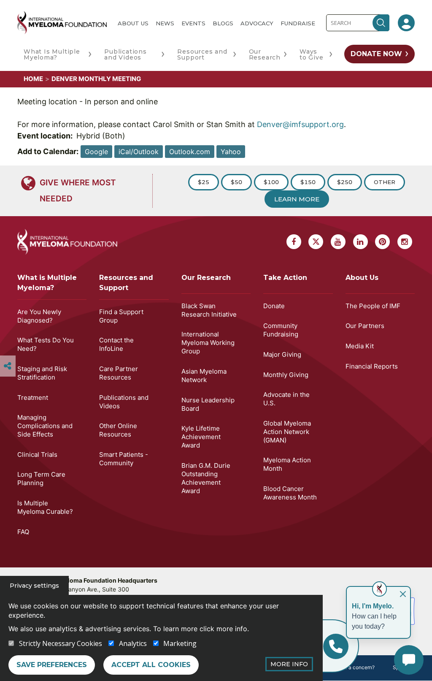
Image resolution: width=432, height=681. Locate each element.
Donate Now (376, 54)
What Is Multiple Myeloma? (52, 54)
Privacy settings (34, 585)
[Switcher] (7, 366)
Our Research (265, 54)
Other (384, 182)
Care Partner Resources (118, 373)
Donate (274, 306)
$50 (236, 182)
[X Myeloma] (315, 241)
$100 (271, 182)
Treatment (32, 397)
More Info (289, 664)
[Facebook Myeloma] (293, 241)
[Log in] (406, 22)
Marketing (180, 643)
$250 (344, 182)
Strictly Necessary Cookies (60, 643)
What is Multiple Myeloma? (47, 283)
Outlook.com (189, 151)
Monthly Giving (285, 375)
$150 (308, 182)
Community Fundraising (280, 330)
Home (33, 79)
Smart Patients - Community (123, 458)
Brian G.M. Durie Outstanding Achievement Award (205, 478)
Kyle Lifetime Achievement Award (201, 436)
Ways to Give (312, 54)
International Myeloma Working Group (208, 342)
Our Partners (365, 326)
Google (96, 151)
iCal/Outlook (139, 151)
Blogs (223, 23)
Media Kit (360, 346)
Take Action (285, 278)
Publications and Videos (125, 54)
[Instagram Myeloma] (404, 241)
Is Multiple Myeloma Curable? (45, 507)
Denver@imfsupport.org (300, 124)
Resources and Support (202, 54)
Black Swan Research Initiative (209, 310)
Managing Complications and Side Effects (45, 425)
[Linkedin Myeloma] (360, 241)
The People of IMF (373, 306)
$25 (203, 182)
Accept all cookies (151, 665)
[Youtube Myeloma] (338, 241)
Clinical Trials (37, 454)
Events (193, 23)
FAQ (23, 532)
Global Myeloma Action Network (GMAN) (287, 431)
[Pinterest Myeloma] (382, 241)
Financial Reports (372, 366)
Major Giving (282, 354)
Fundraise (298, 23)
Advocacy (256, 23)
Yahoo (231, 151)
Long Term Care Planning (41, 478)
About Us (133, 23)
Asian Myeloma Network (204, 375)
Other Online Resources (118, 430)
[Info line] (335, 646)
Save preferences (51, 665)
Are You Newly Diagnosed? (39, 316)
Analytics (133, 643)
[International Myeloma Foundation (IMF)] (62, 22)
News (165, 23)
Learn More (296, 199)
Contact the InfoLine (116, 344)
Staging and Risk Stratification (42, 373)
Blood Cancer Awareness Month (290, 493)
